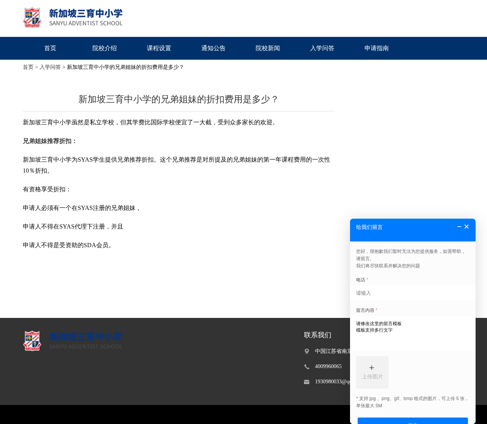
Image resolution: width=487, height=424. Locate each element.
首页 (50, 48)
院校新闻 (268, 48)
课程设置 (159, 48)
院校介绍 (104, 48)
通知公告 (213, 48)
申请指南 (376, 48)
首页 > (30, 67)
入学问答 (322, 48)
